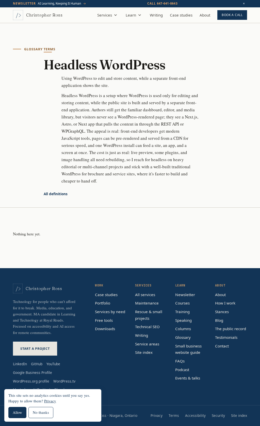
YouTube (53, 363)
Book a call (232, 15)
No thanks (41, 412)
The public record (230, 328)
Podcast (182, 369)
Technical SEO (147, 326)
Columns (183, 328)
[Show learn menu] (140, 15)
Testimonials (226, 337)
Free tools (104, 320)
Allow (17, 412)
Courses (182, 303)
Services (104, 15)
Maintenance (147, 303)
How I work (225, 303)
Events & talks (187, 378)
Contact (222, 345)
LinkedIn (20, 363)
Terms (174, 415)
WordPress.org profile (31, 381)
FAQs (180, 360)
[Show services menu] (115, 15)
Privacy (156, 415)
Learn (131, 15)
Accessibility (195, 415)
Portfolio (102, 303)
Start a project (35, 348)
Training (182, 311)
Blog (219, 320)
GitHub (36, 363)
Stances (222, 311)
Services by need (110, 311)
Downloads (105, 328)
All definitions (56, 193)
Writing (156, 15)
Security (218, 415)
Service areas (147, 343)
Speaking (183, 320)
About (205, 15)
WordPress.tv (64, 381)
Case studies (181, 15)
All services (145, 294)
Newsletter (185, 294)
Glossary (183, 337)
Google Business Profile (32, 372)
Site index (144, 352)
